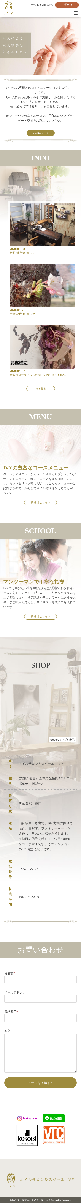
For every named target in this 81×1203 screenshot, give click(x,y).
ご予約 (66, 5)
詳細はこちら (40, 502)
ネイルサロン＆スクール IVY (33, 1200)
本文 (7, 1031)
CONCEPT (40, 132)
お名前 (9, 973)
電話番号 (11, 1012)
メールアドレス (15, 992)
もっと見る (40, 388)
